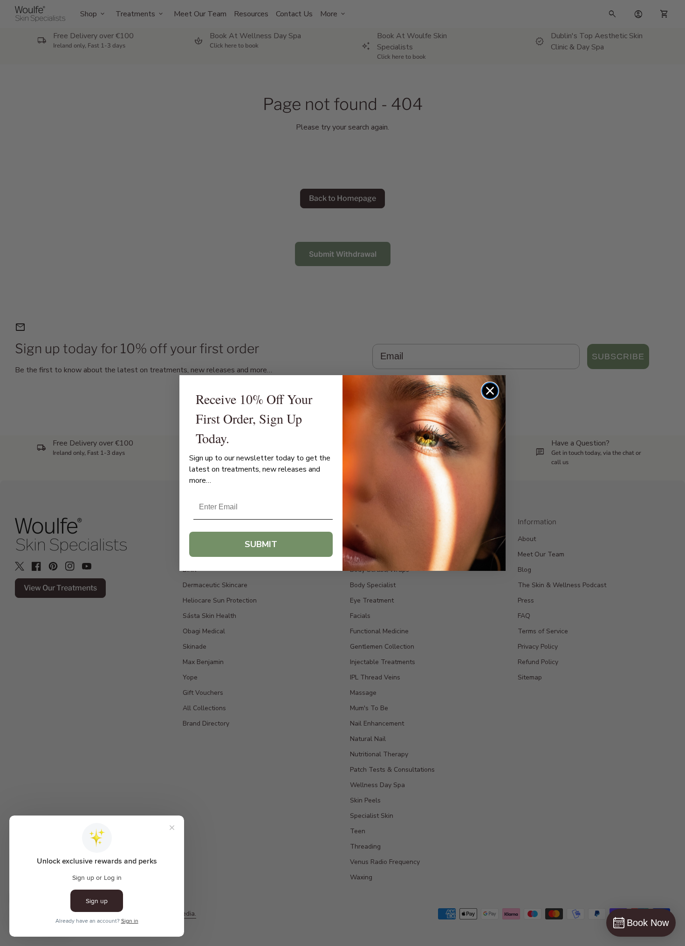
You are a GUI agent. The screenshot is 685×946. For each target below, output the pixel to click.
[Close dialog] (490, 391)
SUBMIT (261, 544)
